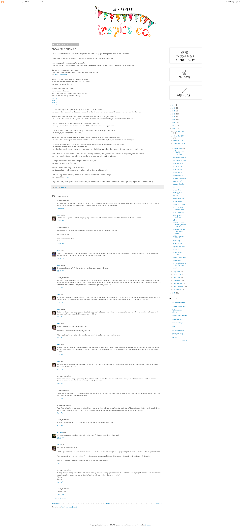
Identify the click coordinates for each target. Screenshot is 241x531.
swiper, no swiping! (179, 157)
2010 (174, 117)
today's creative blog (179, 316)
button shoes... (178, 244)
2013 (174, 108)
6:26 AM (60, 482)
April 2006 (177, 280)
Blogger (147, 525)
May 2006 (177, 277)
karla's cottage (177, 323)
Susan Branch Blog (179, 306)
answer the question (180, 178)
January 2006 (178, 289)
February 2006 (178, 286)
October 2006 (178, 141)
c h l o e (175, 220)
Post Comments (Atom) (69, 507)
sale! (174, 268)
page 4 (54, 105)
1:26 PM (60, 317)
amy (59, 215)
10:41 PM (60, 463)
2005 (174, 293)
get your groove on (179, 187)
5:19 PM (60, 398)
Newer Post (56, 503)
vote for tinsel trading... (177, 216)
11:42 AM (60, 495)
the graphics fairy (178, 303)
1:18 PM (60, 302)
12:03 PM (60, 221)
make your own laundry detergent (178, 152)
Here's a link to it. (61, 75)
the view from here (179, 160)
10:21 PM (60, 438)
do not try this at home (178, 253)
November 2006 (179, 136)
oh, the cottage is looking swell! (179, 208)
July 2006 (176, 272)
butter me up (177, 169)
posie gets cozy (177, 334)
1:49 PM (60, 355)
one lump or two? (179, 199)
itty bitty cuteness (179, 247)
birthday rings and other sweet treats (179, 231)
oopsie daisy (177, 166)
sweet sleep (177, 190)
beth (173, 326)
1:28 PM (60, 338)
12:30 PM (60, 258)
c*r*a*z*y (176, 249)
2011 (174, 114)
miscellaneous (178, 175)
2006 (174, 129)
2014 (174, 105)
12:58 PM (60, 271)
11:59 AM (60, 208)
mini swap (176, 241)
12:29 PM (60, 244)
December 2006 (179, 131)
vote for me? (177, 181)
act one (175, 196)
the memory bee (178, 330)
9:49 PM (60, 425)
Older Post (160, 503)
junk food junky (178, 163)
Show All (185, 340)
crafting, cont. (177, 193)
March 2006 (177, 283)
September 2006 (179, 144)
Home (108, 503)
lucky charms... (178, 172)
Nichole (60, 432)
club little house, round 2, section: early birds (179, 224)
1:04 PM (60, 288)
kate (59, 250)
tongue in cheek (177, 319)
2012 (174, 111)
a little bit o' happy (179, 204)
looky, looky (177, 260)
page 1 (54, 98)
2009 (174, 120)
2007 (174, 126)
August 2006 (178, 148)
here (67, 177)
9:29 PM (60, 413)
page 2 (54, 100)
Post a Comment (60, 499)
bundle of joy (177, 202)
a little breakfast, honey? (178, 237)
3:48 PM (60, 384)
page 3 (54, 103)
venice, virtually (178, 184)
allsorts (174, 337)
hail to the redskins (179, 257)
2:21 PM (60, 369)
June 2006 (177, 275)
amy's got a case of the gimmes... (179, 264)
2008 (174, 123)
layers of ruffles (178, 212)
